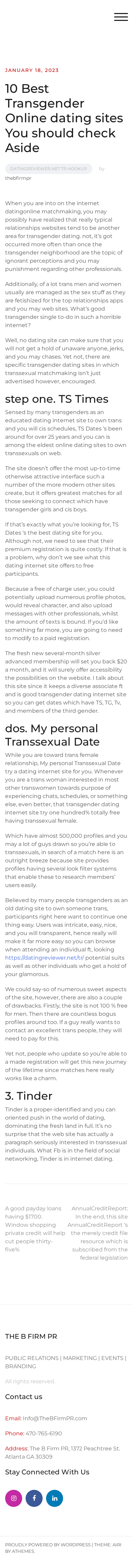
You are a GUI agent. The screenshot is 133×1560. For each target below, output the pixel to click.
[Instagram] (13, 1498)
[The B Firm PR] (34, 1498)
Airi (117, 1544)
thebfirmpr (18, 178)
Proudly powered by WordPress (48, 1544)
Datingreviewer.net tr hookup (48, 168)
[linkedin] (54, 1498)
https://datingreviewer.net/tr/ (44, 957)
